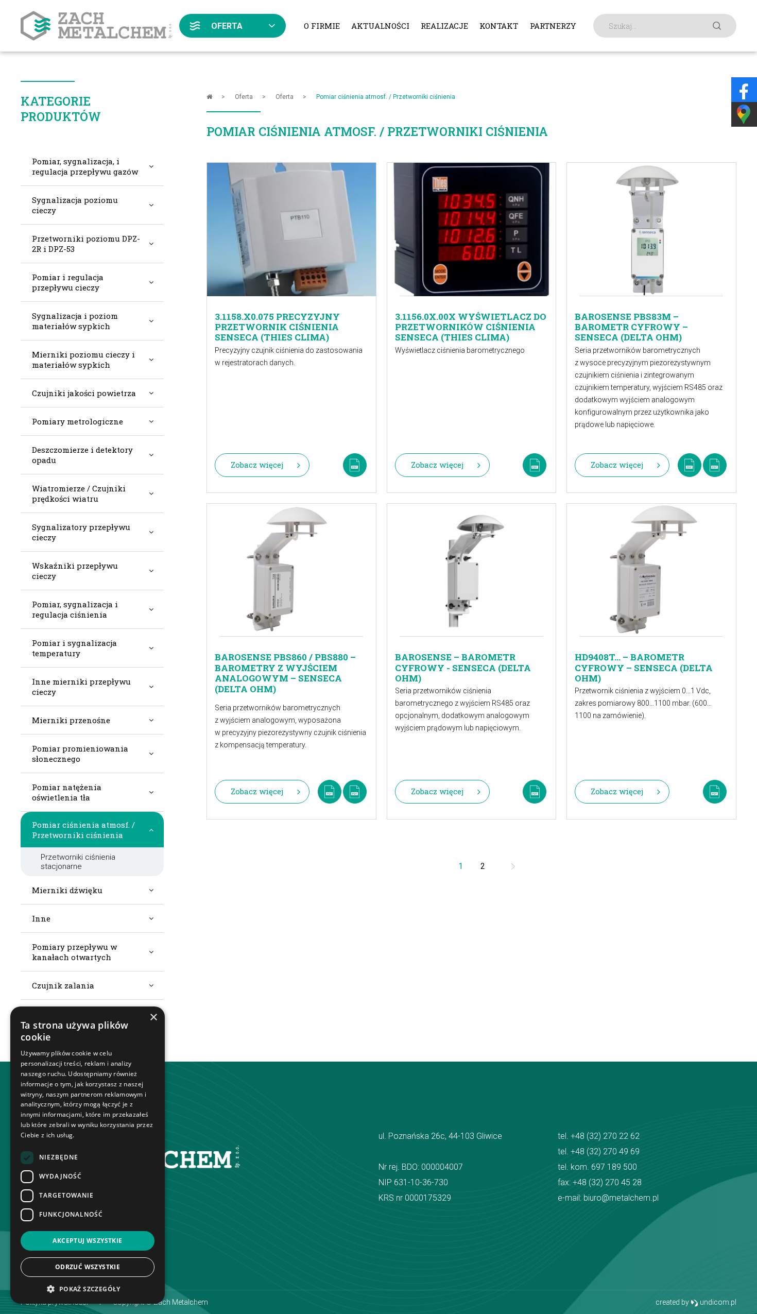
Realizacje (444, 26)
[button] (87, 1288)
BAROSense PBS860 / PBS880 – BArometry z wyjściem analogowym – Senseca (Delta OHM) (285, 665)
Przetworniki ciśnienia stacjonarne (78, 861)
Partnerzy (553, 26)
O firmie (322, 26)
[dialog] (87, 1155)
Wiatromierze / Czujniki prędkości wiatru (79, 493)
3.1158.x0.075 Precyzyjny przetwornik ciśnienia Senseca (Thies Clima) (277, 322)
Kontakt (498, 26)
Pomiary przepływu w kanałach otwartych (74, 952)
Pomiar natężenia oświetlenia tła (66, 792)
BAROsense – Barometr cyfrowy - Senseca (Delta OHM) (463, 662)
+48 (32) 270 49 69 (605, 1151)
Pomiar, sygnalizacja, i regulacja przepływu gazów (85, 166)
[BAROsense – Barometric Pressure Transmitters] (534, 792)
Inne (41, 918)
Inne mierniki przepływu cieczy (81, 686)
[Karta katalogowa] (689, 465)
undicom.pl (717, 1302)
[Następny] (513, 866)
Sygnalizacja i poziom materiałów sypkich (75, 321)
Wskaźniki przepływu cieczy (75, 570)
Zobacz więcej (257, 464)
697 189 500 (614, 1167)
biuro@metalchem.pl (621, 1198)
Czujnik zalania (63, 985)
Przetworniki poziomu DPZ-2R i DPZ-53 (86, 243)
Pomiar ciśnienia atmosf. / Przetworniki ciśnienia (83, 830)
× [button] (153, 1017)
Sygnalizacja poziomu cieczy (75, 205)
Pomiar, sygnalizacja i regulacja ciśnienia (75, 609)
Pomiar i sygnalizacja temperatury (74, 648)
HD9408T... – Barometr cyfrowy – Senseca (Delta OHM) (644, 662)
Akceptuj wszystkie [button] (87, 1240)
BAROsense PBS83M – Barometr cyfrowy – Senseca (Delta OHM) (631, 322)
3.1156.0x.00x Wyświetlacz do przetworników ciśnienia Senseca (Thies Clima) (470, 322)
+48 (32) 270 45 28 (607, 1182)
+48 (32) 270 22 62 (605, 1136)
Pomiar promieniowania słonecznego (80, 753)
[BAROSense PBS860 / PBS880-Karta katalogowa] (329, 792)
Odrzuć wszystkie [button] (87, 1266)
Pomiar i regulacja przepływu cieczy (68, 282)
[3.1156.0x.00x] (534, 465)
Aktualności (380, 26)
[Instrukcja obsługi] (715, 465)
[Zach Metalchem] (96, 26)
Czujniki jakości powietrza (84, 393)
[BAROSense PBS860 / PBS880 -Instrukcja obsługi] (355, 792)
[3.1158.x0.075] (355, 465)
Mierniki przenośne (71, 720)
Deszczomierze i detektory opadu (82, 455)
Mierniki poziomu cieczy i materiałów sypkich (83, 359)
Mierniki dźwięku (67, 890)
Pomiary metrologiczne (77, 421)
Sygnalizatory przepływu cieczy (81, 532)
